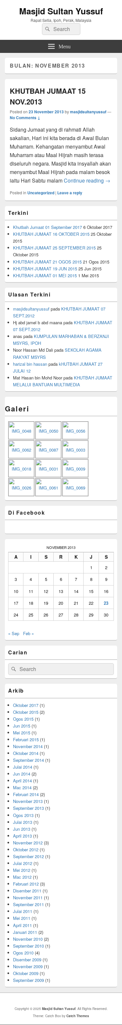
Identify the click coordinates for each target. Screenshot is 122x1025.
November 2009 (28, 966)
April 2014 (22, 780)
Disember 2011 (27, 891)
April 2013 (22, 836)
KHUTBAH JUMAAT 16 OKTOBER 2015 (51, 234)
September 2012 (28, 856)
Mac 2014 (22, 787)
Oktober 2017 (25, 705)
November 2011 (28, 897)
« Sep (13, 633)
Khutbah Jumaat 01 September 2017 (47, 227)
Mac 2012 (22, 877)
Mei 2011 (21, 918)
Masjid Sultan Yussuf (61, 11)
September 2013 (28, 808)
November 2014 (28, 746)
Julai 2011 (22, 911)
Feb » (28, 633)
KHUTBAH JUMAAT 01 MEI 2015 (45, 275)
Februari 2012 (26, 884)
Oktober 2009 (25, 973)
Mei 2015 (21, 732)
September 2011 (28, 904)
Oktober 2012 (25, 849)
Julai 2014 (22, 767)
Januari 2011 (25, 932)
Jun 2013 (21, 829)
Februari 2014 (26, 794)
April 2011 (22, 925)
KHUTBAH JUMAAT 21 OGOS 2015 (47, 262)
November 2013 (28, 801)
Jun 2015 (21, 726)
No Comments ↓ (25, 117)
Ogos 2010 (23, 953)
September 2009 (28, 980)
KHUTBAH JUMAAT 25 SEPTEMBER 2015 (54, 248)
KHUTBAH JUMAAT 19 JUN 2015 (45, 268)
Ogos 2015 (23, 719)
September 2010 (28, 946)
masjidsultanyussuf (88, 112)
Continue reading (87, 180)
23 (106, 603)
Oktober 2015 (25, 712)
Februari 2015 (26, 739)
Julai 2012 (22, 863)
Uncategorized (40, 193)
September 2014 (28, 760)
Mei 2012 (21, 870)
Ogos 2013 (23, 815)
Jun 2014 (21, 774)
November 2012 (28, 843)
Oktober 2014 (25, 753)
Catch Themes (77, 1016)
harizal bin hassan (30, 364)
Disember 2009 (27, 959)
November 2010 (28, 939)
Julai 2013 (22, 822)
